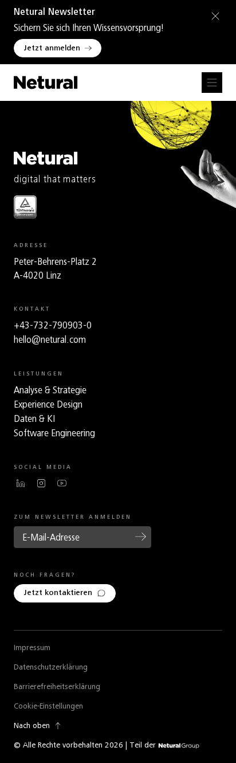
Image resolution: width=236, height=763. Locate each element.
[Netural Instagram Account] (41, 483)
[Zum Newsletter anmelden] (141, 536)
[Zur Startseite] (46, 82)
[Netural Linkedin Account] (20, 483)
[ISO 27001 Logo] (25, 206)
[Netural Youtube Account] (62, 483)
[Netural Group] (178, 746)
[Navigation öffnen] (212, 82)
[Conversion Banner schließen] (213, 16)
